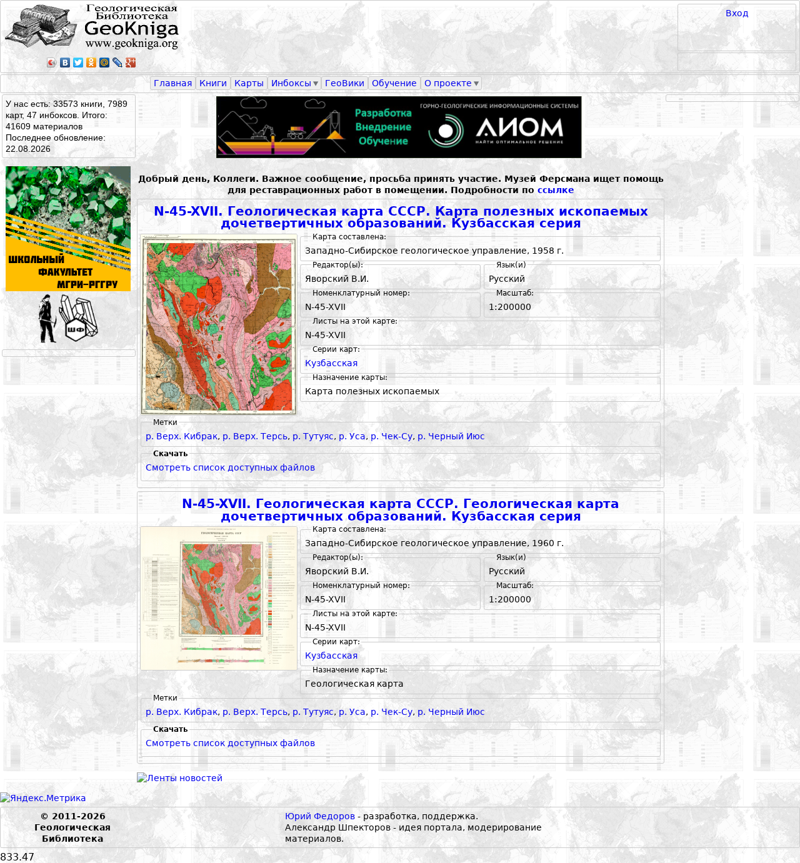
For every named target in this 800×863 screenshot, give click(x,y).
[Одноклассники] (91, 62)
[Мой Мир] (104, 62)
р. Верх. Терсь (255, 436)
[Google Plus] (131, 62)
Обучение (394, 83)
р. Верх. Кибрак (182, 436)
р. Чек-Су (391, 436)
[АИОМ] (400, 127)
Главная (173, 83)
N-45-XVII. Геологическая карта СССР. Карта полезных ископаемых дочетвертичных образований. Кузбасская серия (401, 217)
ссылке (556, 190)
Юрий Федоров (320, 816)
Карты (249, 83)
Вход (737, 13)
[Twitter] (78, 62)
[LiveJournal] (117, 62)
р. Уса (352, 436)
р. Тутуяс (313, 436)
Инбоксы (291, 83)
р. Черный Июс (451, 436)
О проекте (448, 83)
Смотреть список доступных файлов (230, 467)
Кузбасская (331, 363)
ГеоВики (344, 83)
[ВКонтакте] (65, 62)
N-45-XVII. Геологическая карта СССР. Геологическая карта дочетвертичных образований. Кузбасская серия (400, 510)
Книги (213, 83)
